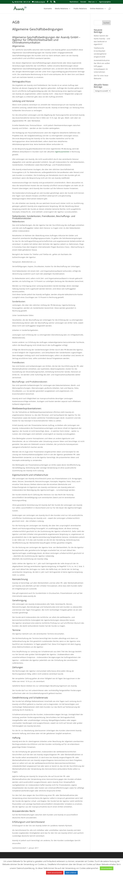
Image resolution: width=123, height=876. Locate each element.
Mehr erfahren (71, 873)
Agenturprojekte (105, 2)
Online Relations (97, 9)
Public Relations (80, 9)
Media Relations (61, 9)
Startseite (48, 9)
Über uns (91, 2)
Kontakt (83, 2)
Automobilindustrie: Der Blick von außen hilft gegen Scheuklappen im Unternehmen (102, 66)
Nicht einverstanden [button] (54, 873)
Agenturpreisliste (62, 152)
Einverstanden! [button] (106, 868)
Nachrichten (74, 2)
